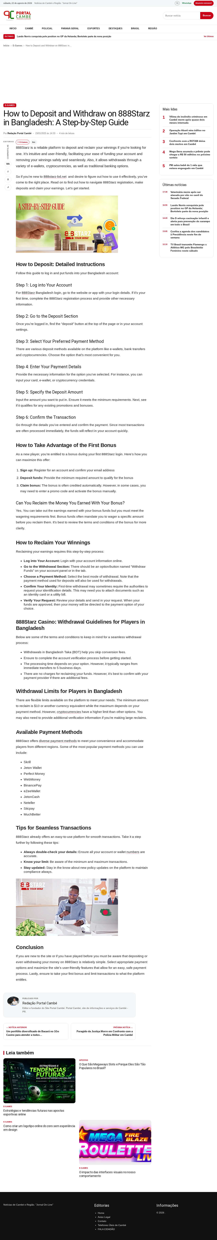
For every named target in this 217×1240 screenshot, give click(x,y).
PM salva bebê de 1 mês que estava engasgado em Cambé (186, 167)
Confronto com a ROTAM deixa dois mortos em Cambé (187, 142)
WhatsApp (186, 3)
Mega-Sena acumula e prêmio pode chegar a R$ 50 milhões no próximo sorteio (189, 154)
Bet (33, 142)
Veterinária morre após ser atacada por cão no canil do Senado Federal (187, 195)
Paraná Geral (70, 28)
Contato (102, 1221)
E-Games (17, 45)
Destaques (116, 28)
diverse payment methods (58, 741)
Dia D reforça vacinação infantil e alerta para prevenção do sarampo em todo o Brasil (190, 221)
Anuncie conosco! (203, 3)
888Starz (28, 292)
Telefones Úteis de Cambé (112, 1225)
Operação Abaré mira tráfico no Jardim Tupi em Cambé (187, 132)
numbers (132, 852)
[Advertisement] (108, 75)
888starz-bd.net (55, 176)
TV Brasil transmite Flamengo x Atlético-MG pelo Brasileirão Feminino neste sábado (189, 247)
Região (152, 28)
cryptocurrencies (69, 712)
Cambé (29, 28)
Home (101, 1213)
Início (12, 28)
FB (177, 3)
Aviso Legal (104, 1217)
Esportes (93, 28)
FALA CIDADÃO (106, 1229)
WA (8, 164)
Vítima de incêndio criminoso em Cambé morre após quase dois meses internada (188, 119)
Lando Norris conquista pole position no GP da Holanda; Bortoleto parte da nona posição (64, 36)
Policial (47, 28)
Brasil (135, 28)
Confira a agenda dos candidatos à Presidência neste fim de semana (190, 234)
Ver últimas (209, 36)
